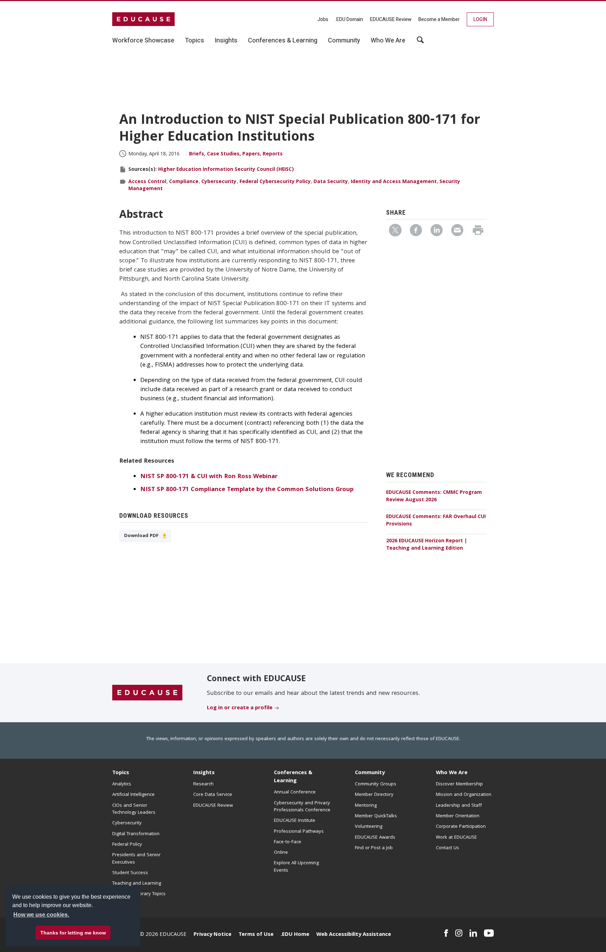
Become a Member (439, 19)
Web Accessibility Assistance (353, 934)
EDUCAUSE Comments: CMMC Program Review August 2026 (434, 496)
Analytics (121, 784)
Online (281, 853)
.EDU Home (295, 934)
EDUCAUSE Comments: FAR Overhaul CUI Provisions (436, 521)
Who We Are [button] (388, 40)
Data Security (331, 182)
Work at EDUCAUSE (456, 838)
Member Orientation (457, 816)
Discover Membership (459, 784)
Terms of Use (256, 934)
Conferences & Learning (293, 777)
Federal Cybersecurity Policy (275, 182)
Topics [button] (194, 40)
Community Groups (375, 784)
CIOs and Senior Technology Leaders (133, 809)
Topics (120, 773)
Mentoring (366, 806)
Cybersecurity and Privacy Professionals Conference (302, 806)
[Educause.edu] (147, 693)
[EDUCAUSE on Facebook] (446, 933)
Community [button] (344, 40)
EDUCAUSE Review (390, 19)
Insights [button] (226, 40)
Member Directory (374, 795)
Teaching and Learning (136, 883)
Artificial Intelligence (133, 795)
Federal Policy (127, 845)
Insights (204, 773)
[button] (499, 936)
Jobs (322, 19)
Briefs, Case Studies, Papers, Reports (236, 154)
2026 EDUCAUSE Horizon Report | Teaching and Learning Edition (426, 545)
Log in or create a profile (239, 708)
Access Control (147, 182)
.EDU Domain (349, 19)
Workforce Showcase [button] (143, 40)
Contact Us (447, 848)
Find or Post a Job (374, 848)
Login (480, 19)
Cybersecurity (218, 182)
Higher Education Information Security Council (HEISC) (226, 170)
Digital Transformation (136, 834)
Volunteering (368, 827)
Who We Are (451, 773)
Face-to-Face (287, 842)
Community (370, 773)
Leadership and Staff (459, 806)
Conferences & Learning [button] (282, 40)
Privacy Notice (212, 934)
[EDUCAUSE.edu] (143, 19)
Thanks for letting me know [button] (73, 933)
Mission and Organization (463, 795)
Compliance (183, 182)
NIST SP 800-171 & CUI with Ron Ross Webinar (208, 477)
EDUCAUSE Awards (375, 838)
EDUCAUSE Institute (294, 821)
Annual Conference (295, 792)
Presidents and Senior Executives (136, 858)
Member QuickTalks (376, 816)
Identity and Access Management (394, 182)
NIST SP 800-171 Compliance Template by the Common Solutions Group (247, 490)
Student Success (130, 873)
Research (203, 784)
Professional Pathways (299, 832)
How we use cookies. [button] (41, 915)
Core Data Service (212, 795)
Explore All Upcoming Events (296, 866)
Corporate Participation (461, 827)
